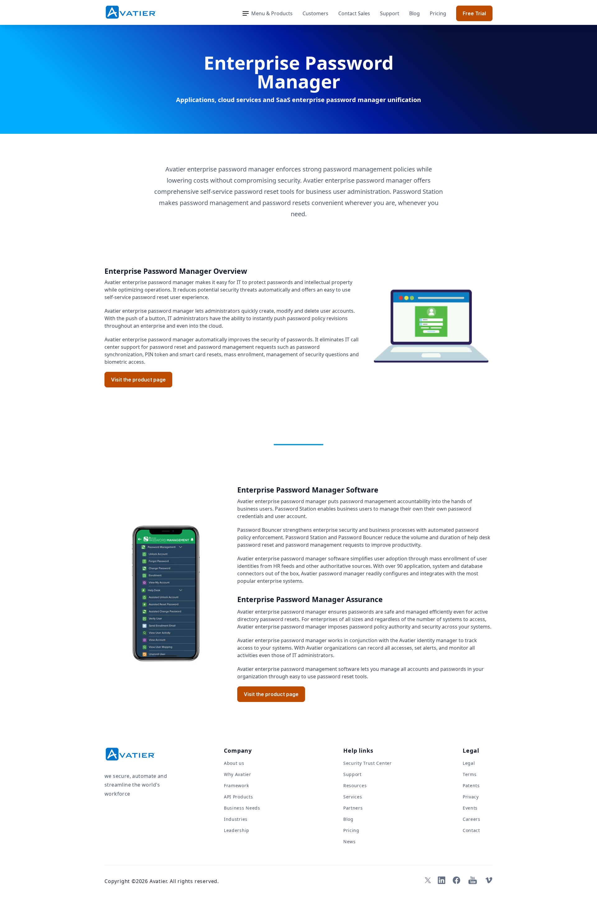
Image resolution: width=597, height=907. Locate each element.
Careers (471, 819)
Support (389, 13)
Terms (470, 774)
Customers (315, 13)
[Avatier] (130, 12)
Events (470, 808)
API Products (238, 797)
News (349, 841)
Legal (469, 763)
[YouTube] (473, 880)
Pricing (438, 13)
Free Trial (474, 13)
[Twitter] (426, 880)
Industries (236, 819)
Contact (471, 830)
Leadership (236, 830)
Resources (355, 785)
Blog (414, 13)
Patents (471, 785)
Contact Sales (354, 13)
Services (352, 797)
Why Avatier (237, 774)
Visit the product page (138, 379)
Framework (236, 785)
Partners (353, 808)
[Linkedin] (441, 880)
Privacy (471, 797)
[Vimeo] (489, 880)
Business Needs (242, 808)
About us (234, 763)
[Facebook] (456, 880)
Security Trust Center (367, 763)
